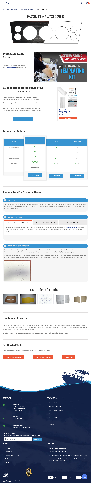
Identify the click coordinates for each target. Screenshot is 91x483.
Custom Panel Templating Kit (64, 111)
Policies (51, 421)
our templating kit (10, 67)
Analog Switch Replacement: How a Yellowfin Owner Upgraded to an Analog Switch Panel (67, 459)
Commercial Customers (12, 455)
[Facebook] (50, 477)
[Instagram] (78, 477)
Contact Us (8, 451)
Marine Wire (53, 417)
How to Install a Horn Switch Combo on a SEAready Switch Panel (68, 455)
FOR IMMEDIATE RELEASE (57, 448)
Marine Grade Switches (56, 410)
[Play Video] (60, 67)
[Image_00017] (45, 299)
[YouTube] (64, 477)
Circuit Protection (54, 414)
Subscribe (37, 439)
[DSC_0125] (80, 299)
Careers (51, 424)
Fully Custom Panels (55, 406)
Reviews (7, 459)
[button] (45, 200)
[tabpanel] (45, 230)
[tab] (18, 222)
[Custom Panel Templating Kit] (68, 97)
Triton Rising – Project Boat (57, 451)
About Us (7, 448)
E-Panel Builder (53, 403)
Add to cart (68, 118)
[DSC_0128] (63, 299)
